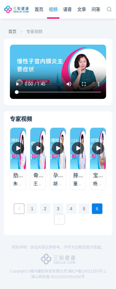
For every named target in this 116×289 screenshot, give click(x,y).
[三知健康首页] (17, 9)
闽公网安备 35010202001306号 (58, 277)
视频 (53, 9)
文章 (81, 9)
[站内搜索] (109, 9)
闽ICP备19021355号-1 (87, 271)
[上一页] (19, 208)
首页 (39, 9)
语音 (67, 9)
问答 (96, 9)
